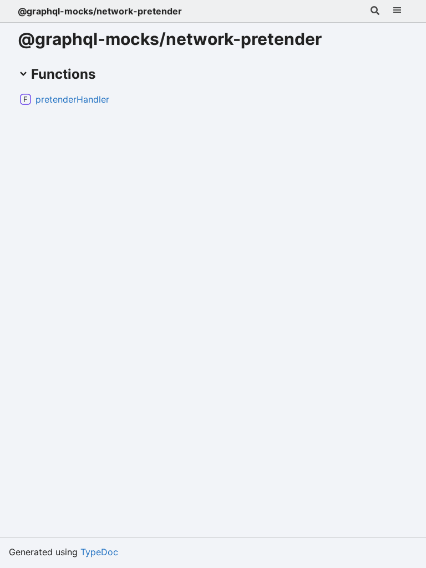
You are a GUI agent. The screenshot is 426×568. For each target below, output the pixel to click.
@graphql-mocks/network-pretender (100, 11)
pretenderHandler (72, 99)
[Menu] (397, 11)
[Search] (375, 11)
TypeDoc (99, 551)
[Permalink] (118, 99)
